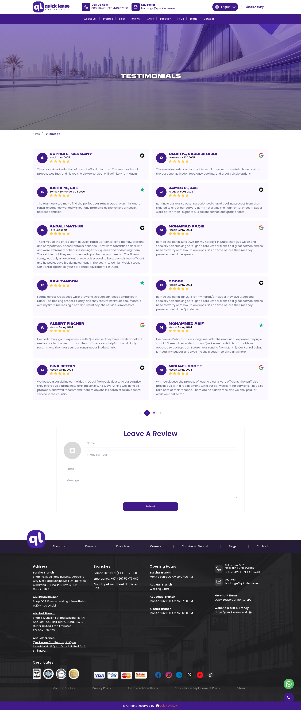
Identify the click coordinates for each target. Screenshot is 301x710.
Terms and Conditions (143, 688)
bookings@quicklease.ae (158, 8)
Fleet (122, 19)
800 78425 (98, 8)
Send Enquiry (254, 7)
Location (165, 19)
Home (36, 133)
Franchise (123, 546)
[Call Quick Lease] (289, 698)
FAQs (180, 19)
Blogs (193, 19)
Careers (155, 546)
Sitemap (242, 688)
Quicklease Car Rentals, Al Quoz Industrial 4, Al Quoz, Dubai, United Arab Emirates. (59, 646)
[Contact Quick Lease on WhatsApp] (289, 684)
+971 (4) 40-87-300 (123, 573)
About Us (90, 19)
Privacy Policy (101, 688)
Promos (108, 19)
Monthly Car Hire (64, 688)
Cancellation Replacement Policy (197, 688)
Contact (208, 19)
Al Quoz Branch (44, 638)
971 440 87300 (118, 8)
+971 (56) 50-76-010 (124, 579)
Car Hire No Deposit (195, 546)
